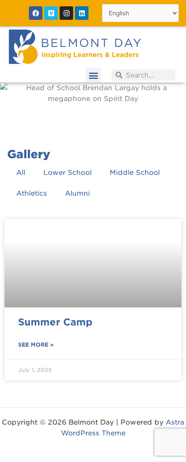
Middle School (135, 173)
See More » (36, 344)
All (20, 173)
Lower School (67, 173)
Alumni (77, 193)
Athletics (31, 193)
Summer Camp (55, 322)
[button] (93, 75)
